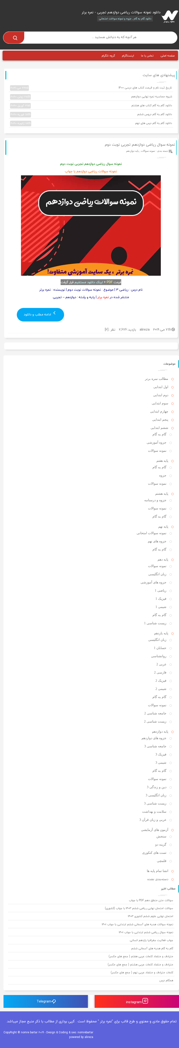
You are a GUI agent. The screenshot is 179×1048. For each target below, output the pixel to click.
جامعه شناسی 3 (155, 746)
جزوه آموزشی (156, 442)
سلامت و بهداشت (154, 811)
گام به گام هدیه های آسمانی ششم (152, 948)
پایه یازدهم (161, 633)
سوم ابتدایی (160, 403)
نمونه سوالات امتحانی (151, 533)
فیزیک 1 (160, 598)
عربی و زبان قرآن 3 (152, 820)
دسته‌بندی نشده (157, 879)
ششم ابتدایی (159, 428)
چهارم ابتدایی (159, 411)
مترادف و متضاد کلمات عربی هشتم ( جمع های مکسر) (140, 964)
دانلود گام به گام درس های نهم (91, 123)
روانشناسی (158, 656)
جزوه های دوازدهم (153, 738)
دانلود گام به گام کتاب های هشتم (91, 105)
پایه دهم (163, 559)
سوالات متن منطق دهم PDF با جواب (151, 900)
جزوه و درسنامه (155, 500)
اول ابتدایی (160, 387)
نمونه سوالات (148, 150)
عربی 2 (161, 664)
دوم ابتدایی (160, 395)
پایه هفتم (162, 460)
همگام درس (166, 980)
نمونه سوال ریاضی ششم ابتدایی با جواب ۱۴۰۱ (146, 932)
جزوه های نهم (157, 541)
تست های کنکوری (154, 852)
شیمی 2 (160, 689)
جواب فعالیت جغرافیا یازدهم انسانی (151, 940)
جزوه (162, 475)
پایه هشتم (161, 493)
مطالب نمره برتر (156, 379)
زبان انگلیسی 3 (156, 795)
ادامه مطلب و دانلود (38, 314)
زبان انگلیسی (157, 574)
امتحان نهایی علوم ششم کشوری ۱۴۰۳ (150, 916)
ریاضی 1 (160, 590)
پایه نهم (163, 526)
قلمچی (161, 861)
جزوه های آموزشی (153, 582)
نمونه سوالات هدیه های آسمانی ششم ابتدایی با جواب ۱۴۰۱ (137, 924)
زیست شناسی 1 (155, 623)
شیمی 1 (160, 607)
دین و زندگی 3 (156, 787)
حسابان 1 (160, 648)
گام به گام (159, 434)
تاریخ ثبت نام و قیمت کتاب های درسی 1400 (91, 87)
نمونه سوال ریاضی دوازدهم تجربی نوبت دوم (140, 144)
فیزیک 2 (160, 680)
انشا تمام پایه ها (157, 871)
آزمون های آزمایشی (154, 830)
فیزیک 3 (160, 754)
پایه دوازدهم (132, 150)
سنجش (161, 836)
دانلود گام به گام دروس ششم (91, 114)
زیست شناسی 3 (155, 803)
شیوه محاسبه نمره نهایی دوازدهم (91, 96)
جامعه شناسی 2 (155, 713)
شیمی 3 (160, 762)
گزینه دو (160, 844)
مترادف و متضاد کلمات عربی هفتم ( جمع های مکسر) (141, 956)
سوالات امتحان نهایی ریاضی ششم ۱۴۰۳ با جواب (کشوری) (139, 908)
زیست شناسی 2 (155, 721)
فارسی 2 (160, 672)
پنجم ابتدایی (160, 419)
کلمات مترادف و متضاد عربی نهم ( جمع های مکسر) (142, 972)
